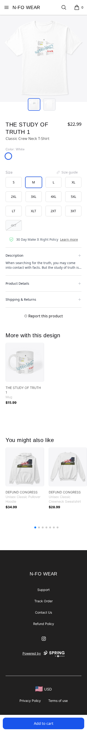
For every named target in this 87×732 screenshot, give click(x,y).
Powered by (32, 653)
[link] (25, 362)
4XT (13, 225)
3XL (33, 196)
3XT (73, 211)
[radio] (14, 182)
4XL (53, 196)
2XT (53, 211)
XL (73, 182)
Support (43, 590)
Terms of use (58, 701)
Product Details (17, 283)
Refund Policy (43, 624)
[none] (67, 172)
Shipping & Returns (21, 299)
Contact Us (43, 612)
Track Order (43, 601)
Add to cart (43, 723)
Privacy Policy (30, 701)
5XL (73, 196)
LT (13, 211)
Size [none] (9, 172)
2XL (13, 196)
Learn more (69, 239)
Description (14, 255)
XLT (33, 211)
